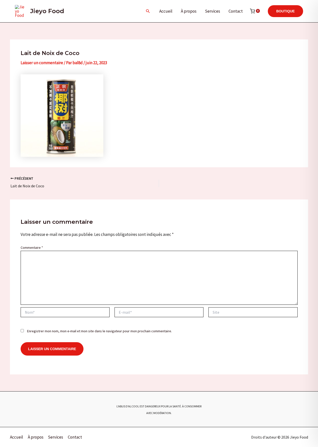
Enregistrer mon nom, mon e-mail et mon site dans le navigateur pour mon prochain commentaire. (99, 331)
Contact (236, 11)
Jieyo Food (47, 11)
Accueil (165, 11)
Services (212, 11)
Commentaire (32, 247)
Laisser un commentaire (42, 62)
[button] (148, 11)
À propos (189, 11)
